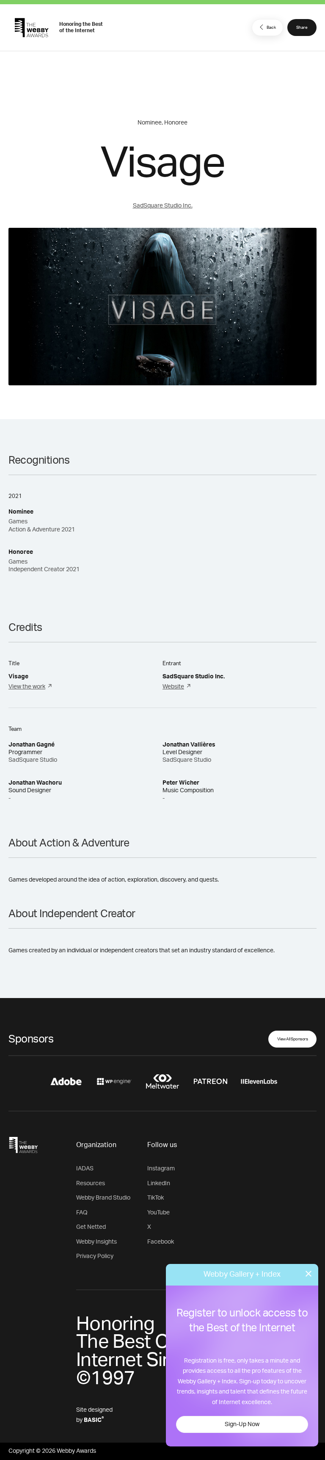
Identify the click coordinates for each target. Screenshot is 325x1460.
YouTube (158, 1213)
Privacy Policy (94, 1256)
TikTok (155, 1198)
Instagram (161, 1169)
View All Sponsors (292, 1039)
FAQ (82, 1213)
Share (302, 27)
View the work (26, 687)
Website (173, 687)
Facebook (160, 1242)
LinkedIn (158, 1183)
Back (271, 27)
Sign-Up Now (242, 1424)
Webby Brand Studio (103, 1198)
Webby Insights (96, 1242)
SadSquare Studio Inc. (163, 206)
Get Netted (91, 1227)
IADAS (85, 1169)
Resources (90, 1183)
